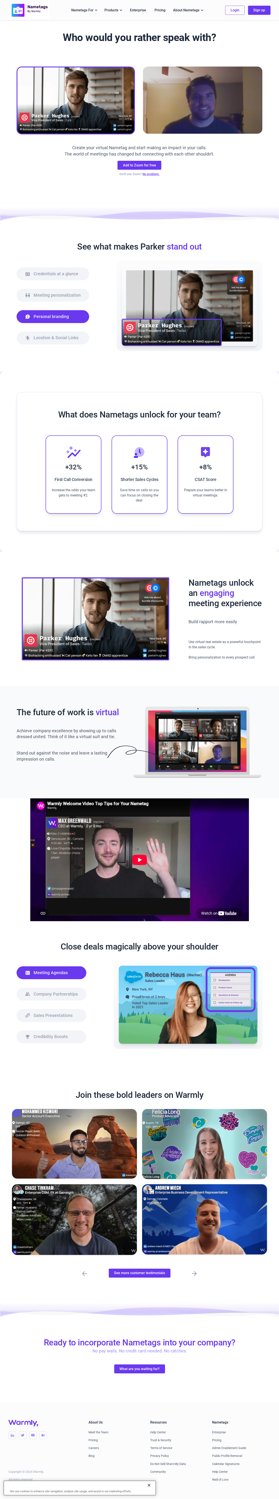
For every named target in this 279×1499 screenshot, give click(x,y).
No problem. (151, 174)
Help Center (158, 1432)
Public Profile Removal (227, 1456)
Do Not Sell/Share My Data (168, 1464)
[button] (84, 10)
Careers (93, 1448)
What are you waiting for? (139, 1369)
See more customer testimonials (139, 1273)
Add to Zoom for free (139, 165)
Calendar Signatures (226, 1464)
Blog (91, 1456)
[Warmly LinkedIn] (12, 1435)
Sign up (259, 10)
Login (235, 10)
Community (158, 1471)
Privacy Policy (159, 1456)
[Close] (149, 1485)
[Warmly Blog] (43, 1435)
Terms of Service (161, 1448)
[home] (29, 10)
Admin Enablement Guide (229, 1448)
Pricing (160, 10)
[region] (79, 1488)
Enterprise (138, 10)
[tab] (53, 273)
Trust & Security (160, 1440)
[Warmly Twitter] (22, 1435)
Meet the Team (98, 1432)
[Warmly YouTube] (33, 1435)
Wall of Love (220, 1479)
